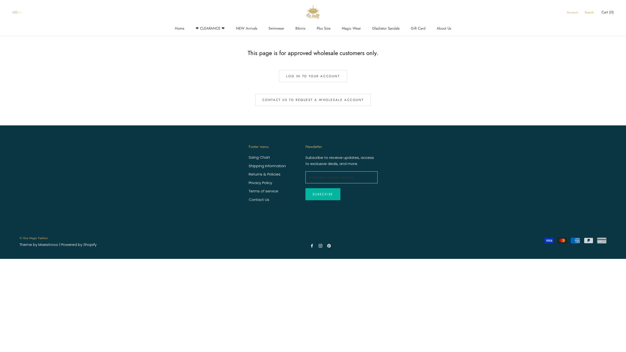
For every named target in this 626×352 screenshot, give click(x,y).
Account (572, 12)
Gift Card (418, 28)
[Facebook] (312, 245)
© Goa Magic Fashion (34, 238)
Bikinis (300, 28)
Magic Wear (351, 28)
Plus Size (324, 28)
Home (179, 28)
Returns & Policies (264, 174)
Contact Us (259, 199)
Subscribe (323, 194)
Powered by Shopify (79, 244)
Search (589, 12)
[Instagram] (320, 245)
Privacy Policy (260, 182)
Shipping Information (267, 165)
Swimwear (276, 28)
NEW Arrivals (246, 28)
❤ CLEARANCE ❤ (210, 28)
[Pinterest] (329, 245)
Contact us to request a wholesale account (313, 100)
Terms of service (263, 191)
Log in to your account (313, 76)
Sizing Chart (259, 157)
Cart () (608, 12)
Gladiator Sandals (386, 28)
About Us (444, 28)
